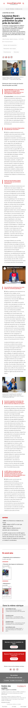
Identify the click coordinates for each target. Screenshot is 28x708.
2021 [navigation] (21, 677)
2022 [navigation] (18, 677)
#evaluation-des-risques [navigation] (10, 48)
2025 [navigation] (10, 677)
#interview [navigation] (16, 52)
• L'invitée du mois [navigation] (18, 8)
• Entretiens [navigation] (11, 8)
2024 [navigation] (12, 677)
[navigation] (14, 3)
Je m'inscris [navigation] (14, 647)
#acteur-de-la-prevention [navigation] (10, 45)
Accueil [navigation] (7, 8)
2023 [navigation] (15, 677)
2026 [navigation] (7, 677)
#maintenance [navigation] (7, 52)
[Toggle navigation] (4, 3)
